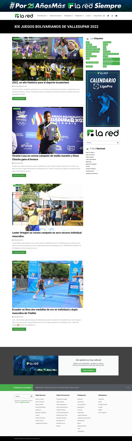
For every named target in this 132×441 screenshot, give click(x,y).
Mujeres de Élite (81, 426)
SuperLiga (38, 410)
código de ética (24, 402)
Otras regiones (102, 412)
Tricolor (37, 415)
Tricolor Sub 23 (39, 420)
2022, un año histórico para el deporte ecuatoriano (40, 82)
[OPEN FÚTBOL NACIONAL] (47, 16)
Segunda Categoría (40, 412)
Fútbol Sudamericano (62, 412)
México (100, 410)
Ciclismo (79, 410)
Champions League (61, 399)
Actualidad (16, 39)
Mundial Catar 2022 (61, 415)
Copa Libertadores (40, 407)
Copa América (60, 402)
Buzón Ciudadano (88, 370)
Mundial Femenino (61, 418)
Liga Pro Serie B (39, 402)
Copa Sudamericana (62, 407)
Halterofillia (80, 412)
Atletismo (80, 399)
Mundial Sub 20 (60, 423)
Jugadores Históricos (41, 423)
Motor (79, 423)
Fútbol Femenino (61, 410)
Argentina (101, 399)
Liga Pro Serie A (39, 399)
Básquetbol (80, 407)
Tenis (78, 428)
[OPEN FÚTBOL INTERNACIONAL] (61, 16)
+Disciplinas (17, 185)
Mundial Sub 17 (60, 420)
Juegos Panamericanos (84, 418)
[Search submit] (118, 142)
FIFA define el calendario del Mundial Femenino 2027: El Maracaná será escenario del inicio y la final (67, 387)
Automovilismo (81, 404)
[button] (127, 387)
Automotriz (80, 402)
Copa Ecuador (39, 404)
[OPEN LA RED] (91, 16)
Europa (100, 407)
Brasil (100, 402)
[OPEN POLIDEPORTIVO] (83, 16)
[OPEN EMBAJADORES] (72, 16)
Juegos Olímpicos (82, 415)
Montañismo (80, 420)
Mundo (58, 426)
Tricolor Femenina (40, 418)
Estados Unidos (102, 404)
